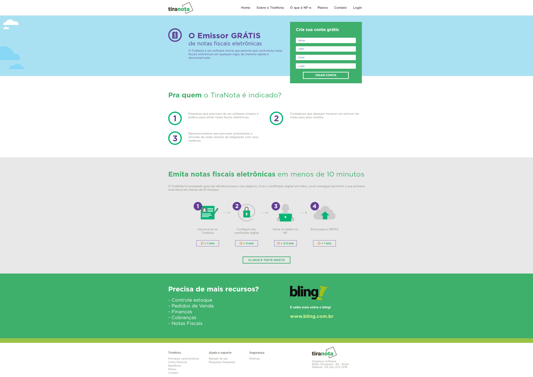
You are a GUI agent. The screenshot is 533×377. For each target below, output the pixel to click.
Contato (340, 7)
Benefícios (174, 366)
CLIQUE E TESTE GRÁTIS (266, 260)
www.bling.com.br (311, 316)
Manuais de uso (218, 358)
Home (245, 7)
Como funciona (177, 362)
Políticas (254, 358)
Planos (323, 7)
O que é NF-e (300, 7)
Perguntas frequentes (222, 362)
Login (357, 7)
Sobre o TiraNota (270, 7)
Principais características (183, 358)
